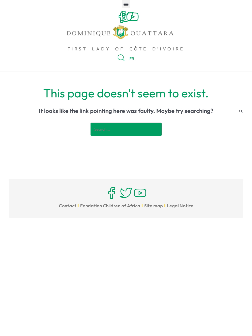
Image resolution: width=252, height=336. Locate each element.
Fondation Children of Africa (110, 206)
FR (131, 58)
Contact (67, 206)
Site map (153, 206)
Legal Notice (180, 206)
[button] (126, 4)
